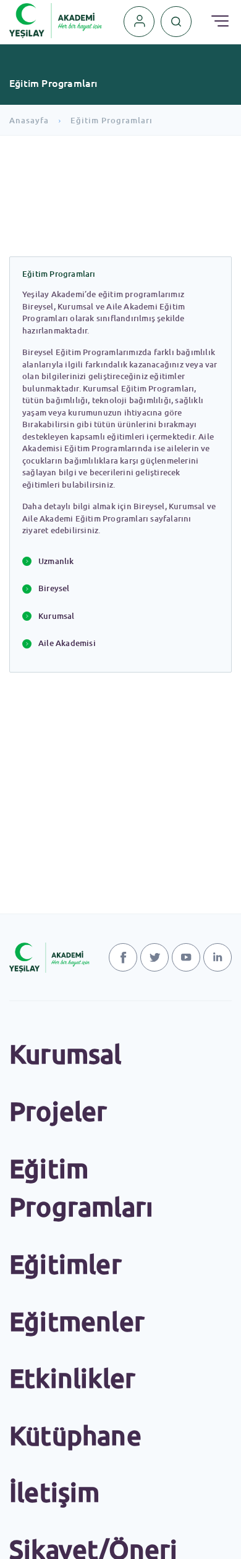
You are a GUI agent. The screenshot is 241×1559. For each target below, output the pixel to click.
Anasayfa (29, 120)
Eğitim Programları (111, 120)
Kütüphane (75, 1435)
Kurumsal (65, 1053)
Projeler (58, 1111)
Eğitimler (65, 1264)
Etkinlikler (72, 1378)
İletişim (54, 1492)
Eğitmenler (77, 1321)
